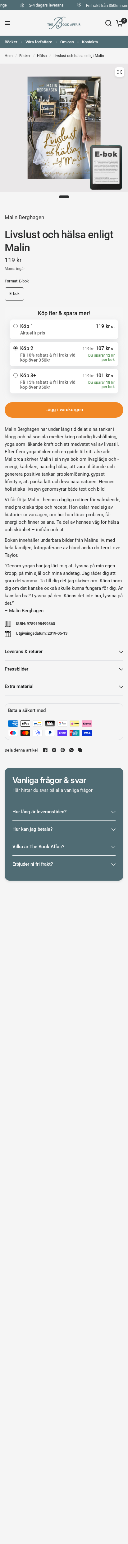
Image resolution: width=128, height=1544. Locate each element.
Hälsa (42, 56)
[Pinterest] (62, 750)
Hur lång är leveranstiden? (39, 812)
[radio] (64, 329)
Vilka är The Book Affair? (38, 846)
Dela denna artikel (21, 750)
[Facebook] (45, 750)
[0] (118, 23)
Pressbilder (16, 669)
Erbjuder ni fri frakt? (32, 864)
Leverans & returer (24, 651)
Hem (9, 56)
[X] (54, 750)
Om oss (67, 42)
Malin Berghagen (24, 217)
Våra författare (38, 42)
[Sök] (108, 23)
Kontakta (90, 42)
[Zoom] (119, 72)
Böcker (11, 42)
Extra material (19, 686)
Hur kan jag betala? (32, 829)
